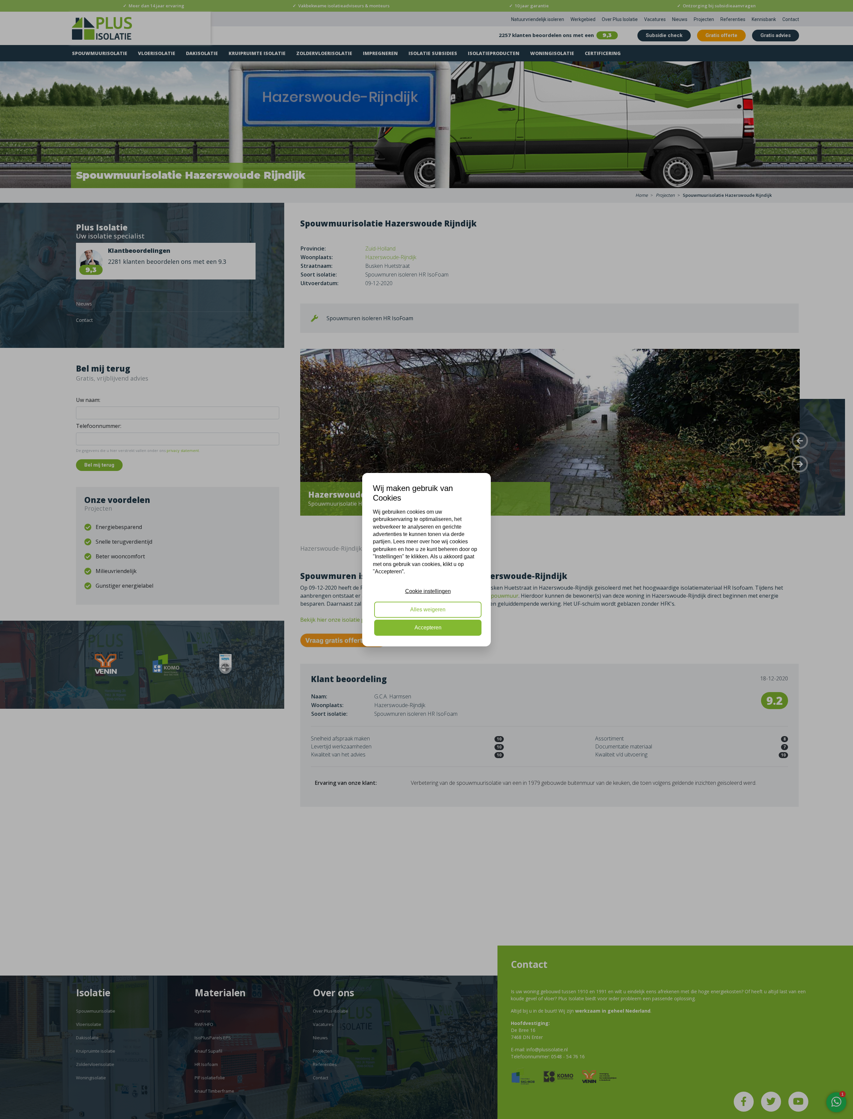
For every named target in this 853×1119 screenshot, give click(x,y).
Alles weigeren (427, 609)
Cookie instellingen (428, 591)
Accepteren (428, 627)
